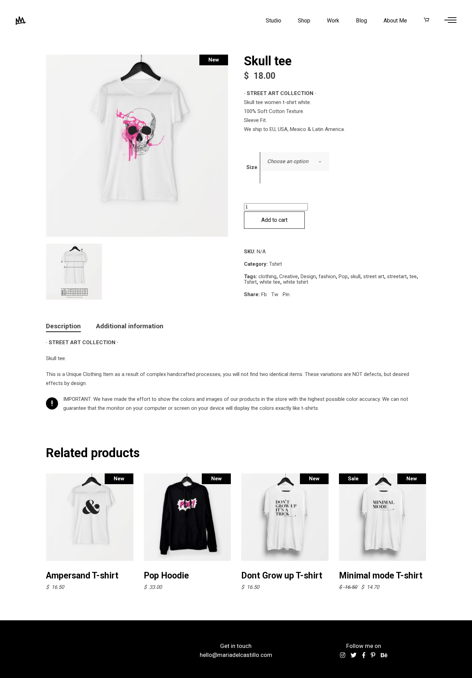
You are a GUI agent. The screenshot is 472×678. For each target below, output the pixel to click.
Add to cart (274, 220)
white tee (269, 282)
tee (413, 276)
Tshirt (275, 264)
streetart (397, 276)
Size (251, 167)
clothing (267, 276)
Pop (343, 276)
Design (308, 276)
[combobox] (294, 161)
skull (355, 276)
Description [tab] (63, 326)
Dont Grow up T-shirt (281, 576)
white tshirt (295, 282)
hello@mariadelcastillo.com (236, 654)
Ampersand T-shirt (82, 576)
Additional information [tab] (129, 326)
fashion (327, 276)
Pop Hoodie (166, 576)
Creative (288, 276)
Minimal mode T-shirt (381, 576)
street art (373, 276)
